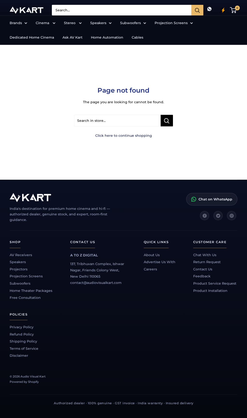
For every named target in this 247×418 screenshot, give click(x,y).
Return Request (207, 262)
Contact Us (202, 269)
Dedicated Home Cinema (32, 37)
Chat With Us (204, 255)
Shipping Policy (23, 341)
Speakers (98, 23)
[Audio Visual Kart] (65, 197)
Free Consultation (25, 297)
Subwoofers (130, 23)
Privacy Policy (22, 327)
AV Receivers (21, 255)
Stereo (70, 23)
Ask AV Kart (72, 37)
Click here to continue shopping (123, 135)
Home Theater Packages (31, 290)
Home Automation (107, 37)
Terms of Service (24, 348)
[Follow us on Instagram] (231, 215)
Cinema (43, 23)
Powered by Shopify (24, 382)
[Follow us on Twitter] (218, 215)
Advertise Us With (159, 262)
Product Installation (210, 290)
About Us (152, 255)
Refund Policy (22, 334)
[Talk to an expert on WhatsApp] (209, 10)
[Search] (197, 10)
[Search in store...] (167, 120)
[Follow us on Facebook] (204, 215)
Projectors (18, 269)
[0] (233, 10)
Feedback (202, 276)
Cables (137, 37)
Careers (150, 269)
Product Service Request (214, 283)
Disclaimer (19, 355)
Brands (16, 23)
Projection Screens (171, 23)
